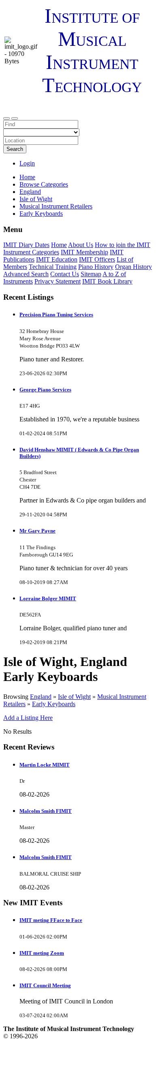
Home (27, 177)
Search (14, 149)
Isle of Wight (74, 696)
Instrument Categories (31, 252)
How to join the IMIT (122, 244)
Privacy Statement (57, 281)
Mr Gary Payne (37, 531)
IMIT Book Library (107, 281)
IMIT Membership (84, 252)
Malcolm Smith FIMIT (45, 811)
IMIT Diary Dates (26, 244)
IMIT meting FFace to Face (50, 920)
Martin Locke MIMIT (44, 765)
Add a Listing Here (28, 717)
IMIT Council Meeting (45, 985)
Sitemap (91, 274)
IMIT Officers (97, 259)
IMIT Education (56, 259)
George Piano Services (45, 390)
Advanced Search (26, 274)
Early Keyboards (53, 703)
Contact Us (64, 274)
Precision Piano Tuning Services (56, 314)
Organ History (133, 266)
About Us (80, 244)
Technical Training (53, 266)
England (40, 696)
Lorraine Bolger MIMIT (47, 598)
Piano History (95, 266)
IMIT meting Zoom (41, 953)
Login (27, 163)
